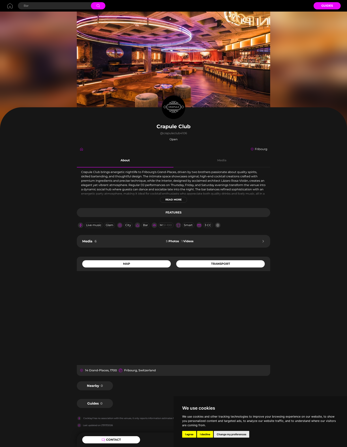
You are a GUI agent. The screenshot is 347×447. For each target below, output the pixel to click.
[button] (125, 161)
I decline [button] (205, 434)
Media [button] (221, 160)
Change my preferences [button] (231, 434)
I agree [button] (189, 434)
